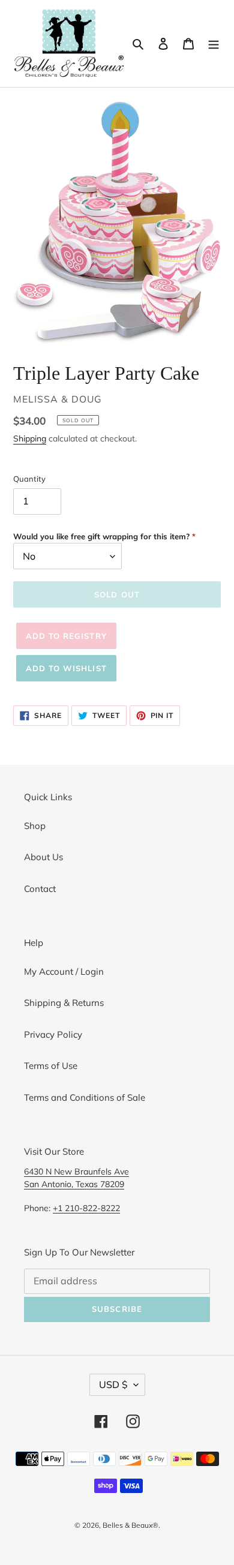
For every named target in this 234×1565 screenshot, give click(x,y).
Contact (40, 888)
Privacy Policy (53, 1034)
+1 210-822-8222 (86, 1208)
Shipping (29, 438)
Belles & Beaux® (130, 1525)
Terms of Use (50, 1065)
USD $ (113, 1384)
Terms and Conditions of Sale (84, 1097)
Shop (35, 825)
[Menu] (213, 43)
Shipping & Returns (64, 1002)
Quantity (29, 478)
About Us (43, 857)
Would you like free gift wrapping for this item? (101, 536)
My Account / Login (64, 971)
